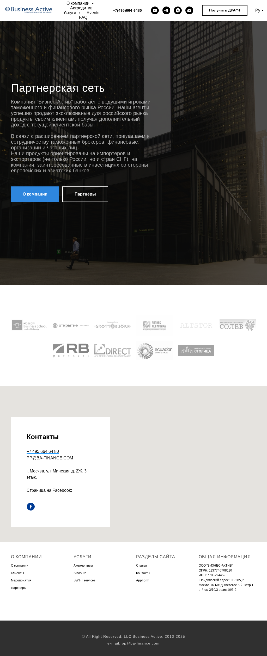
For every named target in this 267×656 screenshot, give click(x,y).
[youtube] (155, 10)
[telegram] (166, 10)
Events (93, 12)
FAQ (83, 17)
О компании (78, 3)
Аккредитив (81, 8)
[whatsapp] (178, 10)
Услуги (70, 12)
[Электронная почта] (189, 10)
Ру (257, 10)
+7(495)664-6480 (127, 10)
